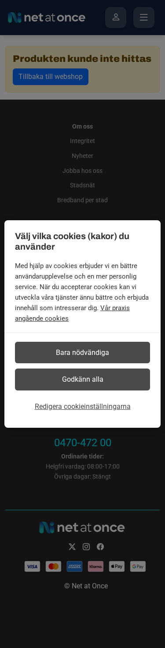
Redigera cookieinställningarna (83, 406)
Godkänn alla (82, 379)
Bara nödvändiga (82, 352)
